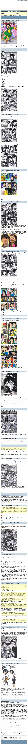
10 (10, 15)
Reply (2, 47)
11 (11, 15)
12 (13, 15)
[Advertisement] (11, 7)
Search (18, 11)
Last (19, 15)
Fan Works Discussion (6, 17)
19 (16, 15)
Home (9, 11)
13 (14, 15)
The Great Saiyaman (5, 20)
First (1, 15)
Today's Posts (14, 11)
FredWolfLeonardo (5, 438)
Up (4, 739)
